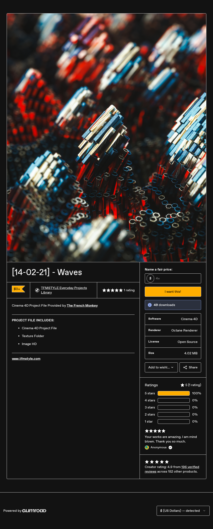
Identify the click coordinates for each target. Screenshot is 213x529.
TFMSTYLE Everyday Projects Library (64, 290)
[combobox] (161, 367)
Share (193, 367)
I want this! (173, 292)
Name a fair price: (158, 269)
